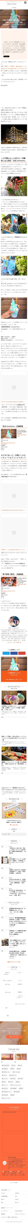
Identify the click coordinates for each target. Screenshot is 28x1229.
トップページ (4, 1211)
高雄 (21, 1088)
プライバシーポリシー (20, 1214)
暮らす (2, 1199)
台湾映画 (14, 1088)
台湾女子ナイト (7, 1091)
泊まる (11, 1081)
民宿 (13, 1068)
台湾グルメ (13, 1075)
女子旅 (13, 1078)
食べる (16, 1202)
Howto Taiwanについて (19, 1212)
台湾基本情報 (4, 1196)
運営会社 (3, 1214)
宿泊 (19, 1068)
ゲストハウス (6, 1098)
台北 (14, 1065)
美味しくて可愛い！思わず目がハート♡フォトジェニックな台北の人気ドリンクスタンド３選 (14, 738)
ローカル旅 (17, 1072)
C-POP (21, 1078)
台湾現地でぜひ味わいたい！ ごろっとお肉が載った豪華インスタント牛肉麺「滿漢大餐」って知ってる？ (14, 708)
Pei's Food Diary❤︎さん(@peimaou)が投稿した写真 (14, 401)
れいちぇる (7, 992)
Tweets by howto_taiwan (9, 1112)
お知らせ (17, 1193)
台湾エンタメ (6, 1072)
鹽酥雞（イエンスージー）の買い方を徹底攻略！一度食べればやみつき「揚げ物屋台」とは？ (14, 764)
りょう (20, 980)
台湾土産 (5, 1095)
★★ (4, 1081)
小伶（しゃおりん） (14, 628)
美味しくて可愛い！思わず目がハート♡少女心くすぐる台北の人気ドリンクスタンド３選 (14, 68)
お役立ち (5, 1088)
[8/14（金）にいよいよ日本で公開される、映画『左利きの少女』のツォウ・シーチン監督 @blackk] (21, 1174)
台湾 (20, 1065)
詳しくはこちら (14, 824)
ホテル (5, 1075)
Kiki (8, 1015)
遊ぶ (2, 1202)
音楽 (18, 1081)
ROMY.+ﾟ (20, 992)
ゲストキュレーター (20, 1004)
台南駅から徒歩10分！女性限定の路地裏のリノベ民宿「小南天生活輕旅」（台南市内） (17, 871)
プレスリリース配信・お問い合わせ (9, 1217)
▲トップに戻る (14, 1182)
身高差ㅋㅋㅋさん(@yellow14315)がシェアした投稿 (14, 549)
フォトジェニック (16, 1085)
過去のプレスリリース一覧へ (14, 961)
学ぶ (16, 1196)
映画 (13, 1095)
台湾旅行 (5, 1068)
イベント (5, 1085)
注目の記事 (6, 1065)
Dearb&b (17, 1091)
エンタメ (5, 1078)
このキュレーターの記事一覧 (14, 642)
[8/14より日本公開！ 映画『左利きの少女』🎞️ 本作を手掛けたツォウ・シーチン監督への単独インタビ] (14, 1174)
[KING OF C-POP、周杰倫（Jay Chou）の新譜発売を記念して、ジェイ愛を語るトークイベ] (6, 1174)
